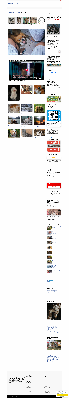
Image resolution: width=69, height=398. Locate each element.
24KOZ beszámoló (28, 391)
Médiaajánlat (17, 396)
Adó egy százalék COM (47, 387)
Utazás (45, 382)
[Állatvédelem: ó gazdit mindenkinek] (49, 236)
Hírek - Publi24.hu (28, 375)
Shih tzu (48, 292)
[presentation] (49, 224)
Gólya (48, 282)
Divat (45, 376)
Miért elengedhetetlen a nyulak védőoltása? (53, 361)
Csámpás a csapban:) (11, 114)
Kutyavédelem (49, 329)
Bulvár (45, 380)
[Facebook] (58, 0)
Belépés (16, 0)
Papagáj (48, 280)
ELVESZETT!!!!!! (49, 297)
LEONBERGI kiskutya (50, 293)
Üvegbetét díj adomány (47, 392)
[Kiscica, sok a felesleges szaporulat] (49, 265)
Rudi (21, 95)
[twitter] (59, 0)
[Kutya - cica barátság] (49, 241)
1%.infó (27, 377)
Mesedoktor (46, 386)
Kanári (48, 281)
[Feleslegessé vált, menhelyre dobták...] (49, 270)
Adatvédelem (13, 396)
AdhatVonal (29, 8)
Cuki (9, 101)
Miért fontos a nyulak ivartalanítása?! (52, 362)
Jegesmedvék (23, 113)
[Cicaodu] (49, 251)
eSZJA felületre (52, 41)
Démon (22, 138)
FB (41, 8)
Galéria (10, 12)
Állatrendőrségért (28, 390)
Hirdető (18, 8)
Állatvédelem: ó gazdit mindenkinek (55, 236)
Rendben (62, 395)
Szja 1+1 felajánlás (47, 391)
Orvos (27, 380)
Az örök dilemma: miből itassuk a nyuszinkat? (54, 363)
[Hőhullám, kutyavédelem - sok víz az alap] (49, 226)
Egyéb (48, 284)
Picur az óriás (23, 126)
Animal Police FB (28, 382)
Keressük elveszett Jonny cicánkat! (52, 290)
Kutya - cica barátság (50, 328)
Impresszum (9, 396)
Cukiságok (35, 114)
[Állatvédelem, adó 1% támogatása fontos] (49, 260)
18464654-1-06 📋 (26, 25)
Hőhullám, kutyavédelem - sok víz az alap (53, 325)
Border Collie (49, 294)
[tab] (49, 224)
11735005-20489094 (53, 72)
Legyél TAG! (28, 381)
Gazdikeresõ (28, 386)
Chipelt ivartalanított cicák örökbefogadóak (53, 291)
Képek (22, 8)
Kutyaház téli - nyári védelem (56, 255)
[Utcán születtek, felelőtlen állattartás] (49, 231)
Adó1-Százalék (28, 385)
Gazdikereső (38, 8)
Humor (45, 381)
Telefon (45, 385)
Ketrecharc (45, 388)
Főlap (33, 8)
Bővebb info (62, 393)
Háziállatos (16, 12)
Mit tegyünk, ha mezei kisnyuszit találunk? (53, 355)
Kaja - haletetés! (36, 126)
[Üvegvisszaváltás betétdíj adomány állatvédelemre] (54, 118)
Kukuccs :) (9, 125)
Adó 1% (8, 8)
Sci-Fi (45, 377)
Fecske (48, 283)
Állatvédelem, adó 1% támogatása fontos (55, 261)
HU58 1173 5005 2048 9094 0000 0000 (53, 75)
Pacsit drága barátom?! (12, 138)
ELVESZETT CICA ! (49, 298)
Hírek (11, 8)
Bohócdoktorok (28, 387)
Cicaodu (48, 330)
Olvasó (15, 8)
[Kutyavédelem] (49, 246)
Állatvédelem (13, 3)
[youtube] (60, 0)
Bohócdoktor (46, 390)
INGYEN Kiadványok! (29, 376)
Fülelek (35, 137)
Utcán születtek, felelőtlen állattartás (52, 326)
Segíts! (25, 8)
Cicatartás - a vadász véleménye (51, 356)
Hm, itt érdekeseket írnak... (38, 95)
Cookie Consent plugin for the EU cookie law (62, 396)
